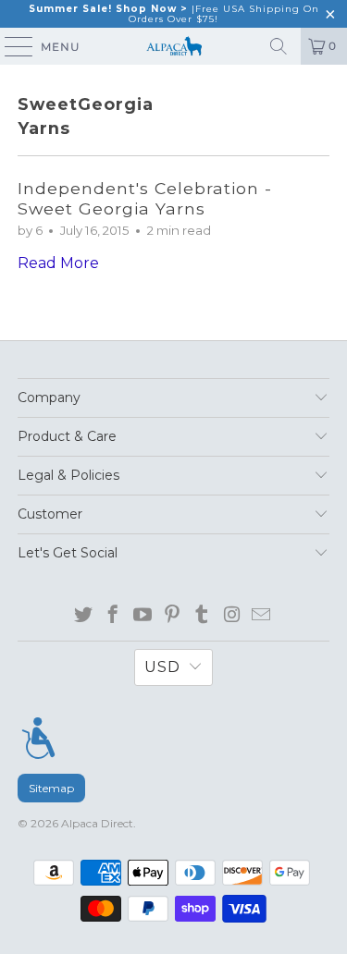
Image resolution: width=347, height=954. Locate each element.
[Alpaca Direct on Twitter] (83, 615)
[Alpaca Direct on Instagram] (231, 615)
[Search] (278, 46)
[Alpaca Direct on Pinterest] (172, 615)
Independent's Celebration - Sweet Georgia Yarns (145, 197)
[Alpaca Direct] (174, 46)
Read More (58, 263)
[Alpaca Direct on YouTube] (142, 615)
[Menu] (38, 738)
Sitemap (51, 788)
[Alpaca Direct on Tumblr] (202, 615)
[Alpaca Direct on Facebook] (113, 615)
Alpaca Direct (97, 823)
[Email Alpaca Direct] (261, 615)
